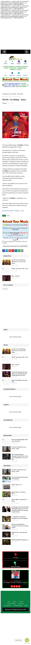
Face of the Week (7, 605)
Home (3, 96)
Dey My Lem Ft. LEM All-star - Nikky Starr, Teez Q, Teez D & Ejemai (19, 261)
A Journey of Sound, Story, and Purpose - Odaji (19, 447)
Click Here (15, 229)
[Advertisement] (15, 34)
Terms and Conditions (11, 603)
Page (5, 85)
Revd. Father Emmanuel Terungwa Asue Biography (20, 478)
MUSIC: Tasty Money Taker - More (20, 268)
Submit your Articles (9, 86)
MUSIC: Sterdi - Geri (16, 484)
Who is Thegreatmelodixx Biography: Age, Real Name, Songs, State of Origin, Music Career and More (20, 457)
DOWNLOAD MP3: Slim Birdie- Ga (20, 539)
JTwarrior (4, 103)
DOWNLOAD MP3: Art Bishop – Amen (13, 210)
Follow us (17, 85)
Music (7, 96)
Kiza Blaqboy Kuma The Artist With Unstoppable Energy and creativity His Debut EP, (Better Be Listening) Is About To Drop (20, 509)
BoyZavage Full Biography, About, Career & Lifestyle (20, 440)
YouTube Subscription (17, 605)
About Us (14, 601)
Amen (19, 147)
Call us (24, 85)
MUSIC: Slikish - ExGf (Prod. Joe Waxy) (19, 500)
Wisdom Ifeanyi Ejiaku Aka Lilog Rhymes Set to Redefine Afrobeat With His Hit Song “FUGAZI (19, 373)
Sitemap (26, 605)
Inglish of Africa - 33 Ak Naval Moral (19, 492)
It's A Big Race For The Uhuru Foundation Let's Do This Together (20, 517)
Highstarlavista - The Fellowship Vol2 (19, 533)
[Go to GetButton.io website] (27, 643)
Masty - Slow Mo (15, 276)
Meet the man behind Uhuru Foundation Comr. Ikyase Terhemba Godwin (20, 526)
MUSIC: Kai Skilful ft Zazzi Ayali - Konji (20, 381)
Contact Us (21, 601)
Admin (10, 85)
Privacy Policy (21, 603)
